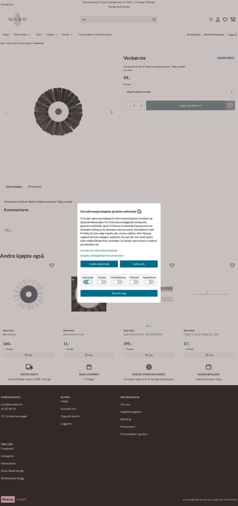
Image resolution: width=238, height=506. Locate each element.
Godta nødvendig (99, 263)
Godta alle (139, 263)
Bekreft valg (119, 293)
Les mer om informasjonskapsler (99, 250)
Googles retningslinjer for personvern (102, 255)
